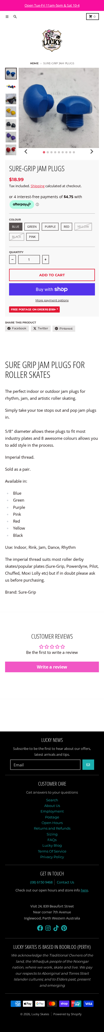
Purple (50, 227)
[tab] (44, 152)
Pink (32, 237)
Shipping (38, 185)
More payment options (52, 300)
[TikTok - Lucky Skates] (56, 928)
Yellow (83, 227)
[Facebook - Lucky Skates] (40, 928)
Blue (15, 227)
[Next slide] (91, 151)
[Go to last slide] (26, 151)
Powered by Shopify (67, 1014)
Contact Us (65, 882)
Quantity (16, 252)
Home (34, 63)
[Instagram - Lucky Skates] (48, 928)
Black (16, 237)
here (84, 890)
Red (66, 227)
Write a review (52, 667)
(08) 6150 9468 (41, 882)
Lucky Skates (40, 1014)
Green (32, 227)
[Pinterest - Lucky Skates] (64, 928)
